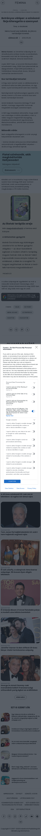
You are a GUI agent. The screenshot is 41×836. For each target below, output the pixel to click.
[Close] (37, 348)
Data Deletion (9, 488)
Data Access (20, 488)
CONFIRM (12, 481)
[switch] (33, 387)
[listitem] (20, 383)
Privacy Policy (31, 488)
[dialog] (20, 418)
